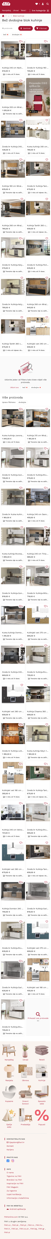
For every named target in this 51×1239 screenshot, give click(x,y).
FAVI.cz (7, 1225)
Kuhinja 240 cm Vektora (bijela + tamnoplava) (23, 830)
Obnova (25, 1080)
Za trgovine (12, 1191)
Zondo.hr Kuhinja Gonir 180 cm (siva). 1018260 (23, 475)
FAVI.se (15, 1229)
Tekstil (23, 10)
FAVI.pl (23, 1225)
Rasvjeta (9, 1080)
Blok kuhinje (18, 16)
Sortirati (27, 28)
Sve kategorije (39, 10)
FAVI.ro (31, 1225)
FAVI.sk (15, 1225)
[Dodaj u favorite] (47, 120)
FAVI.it (7, 1229)
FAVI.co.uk (24, 1229)
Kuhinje (41, 1080)
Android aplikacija (18, 1209)
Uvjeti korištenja (14, 1194)
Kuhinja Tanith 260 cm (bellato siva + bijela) (22, 344)
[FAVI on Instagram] (12, 1160)
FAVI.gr (41, 1229)
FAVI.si (7, 1232)
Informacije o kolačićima (18, 1198)
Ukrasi (16, 10)
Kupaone (9, 1101)
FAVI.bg (33, 1229)
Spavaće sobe (42, 1102)
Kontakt (10, 1146)
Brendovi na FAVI (14, 1180)
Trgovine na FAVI (14, 1176)
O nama (10, 1172)
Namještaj (6, 10)
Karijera (10, 1150)
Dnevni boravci (25, 1102)
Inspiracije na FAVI (15, 1183)
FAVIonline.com (11, 1217)
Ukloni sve (14, 387)
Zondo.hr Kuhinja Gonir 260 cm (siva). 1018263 (23, 593)
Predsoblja (25, 1124)
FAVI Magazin (12, 1187)
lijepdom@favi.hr (16, 1142)
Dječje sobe (9, 1125)
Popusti (41, 1124)
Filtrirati (43, 28)
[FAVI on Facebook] (8, 1160)
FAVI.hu (39, 1225)
